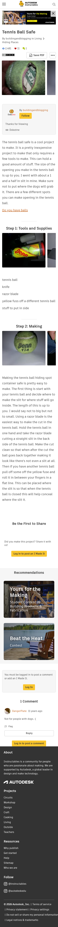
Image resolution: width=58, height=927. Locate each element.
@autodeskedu (17, 891)
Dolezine (14, 130)
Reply (29, 733)
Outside (8, 827)
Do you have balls (15, 210)
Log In (29, 687)
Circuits (8, 797)
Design (8, 807)
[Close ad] (53, 14)
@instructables (17, 884)
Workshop (9, 802)
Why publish (11, 848)
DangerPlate (19, 711)
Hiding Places (10, 42)
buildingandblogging (18, 38)
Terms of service (42, 904)
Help (6, 858)
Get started (10, 853)
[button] (4, 4)
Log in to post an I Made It (29, 553)
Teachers (9, 832)
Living (38, 38)
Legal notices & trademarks (22, 920)
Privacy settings (39, 909)
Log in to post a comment (29, 743)
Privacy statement (17, 909)
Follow (25, 115)
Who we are (10, 868)
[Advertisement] (29, 17)
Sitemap (8, 863)
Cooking (8, 817)
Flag (10, 726)
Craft (6, 812)
